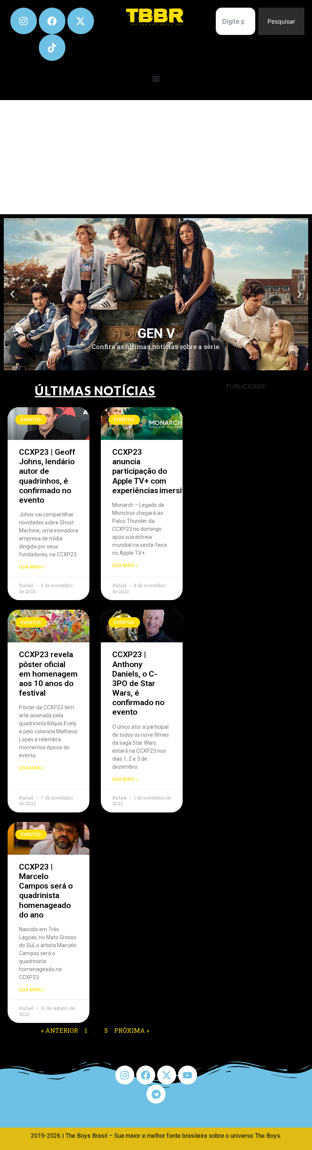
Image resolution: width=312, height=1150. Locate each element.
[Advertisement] (156, 157)
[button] (156, 78)
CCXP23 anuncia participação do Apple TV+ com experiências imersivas (153, 471)
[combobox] (235, 21)
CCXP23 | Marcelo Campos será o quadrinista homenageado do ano (46, 890)
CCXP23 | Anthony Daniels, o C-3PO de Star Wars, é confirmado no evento (138, 683)
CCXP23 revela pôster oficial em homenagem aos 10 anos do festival (48, 674)
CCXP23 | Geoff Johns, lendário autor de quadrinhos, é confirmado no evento (47, 476)
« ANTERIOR (59, 1030)
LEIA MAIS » (32, 567)
